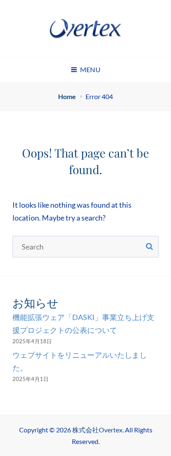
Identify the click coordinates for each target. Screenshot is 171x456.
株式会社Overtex (97, 430)
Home (67, 96)
